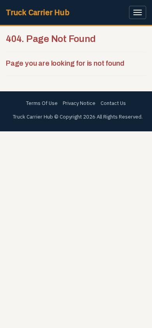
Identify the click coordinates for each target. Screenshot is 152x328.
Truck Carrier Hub (37, 12)
